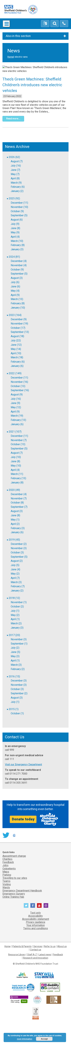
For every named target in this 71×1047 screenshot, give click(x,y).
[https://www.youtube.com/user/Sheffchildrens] (39, 905)
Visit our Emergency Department (23, 765)
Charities (7, 859)
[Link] (37, 999)
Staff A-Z (32, 955)
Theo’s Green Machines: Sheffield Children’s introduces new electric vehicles (32, 85)
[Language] (45, 23)
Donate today (23, 819)
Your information (35, 925)
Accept (44, 1038)
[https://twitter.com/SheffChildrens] (26, 905)
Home (10, 57)
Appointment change (14, 856)
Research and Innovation (35, 958)
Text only (35, 913)
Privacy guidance (35, 922)
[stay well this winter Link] (44, 975)
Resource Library (16, 955)
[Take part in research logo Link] (23, 987)
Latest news (45, 955)
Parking (6, 875)
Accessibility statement (35, 919)
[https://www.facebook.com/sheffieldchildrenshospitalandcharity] (32, 905)
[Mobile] (64, 23)
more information (24, 1039)
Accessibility (35, 916)
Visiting (6, 884)
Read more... (13, 118)
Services (37, 946)
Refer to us (49, 946)
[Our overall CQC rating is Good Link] (19, 999)
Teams (6, 881)
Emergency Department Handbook (22, 891)
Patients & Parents (22, 946)
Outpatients (9, 869)
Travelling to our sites (14, 878)
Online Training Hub (13, 897)
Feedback (8, 862)
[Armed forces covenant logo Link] (35, 1013)
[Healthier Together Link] (22, 975)
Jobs (5, 865)
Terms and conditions (35, 928)
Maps (5, 872)
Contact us (35, 950)
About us (62, 946)
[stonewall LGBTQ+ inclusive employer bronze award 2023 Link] (53, 999)
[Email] (54, 23)
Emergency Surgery (13, 894)
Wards (6, 888)
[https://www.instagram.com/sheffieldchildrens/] (46, 905)
